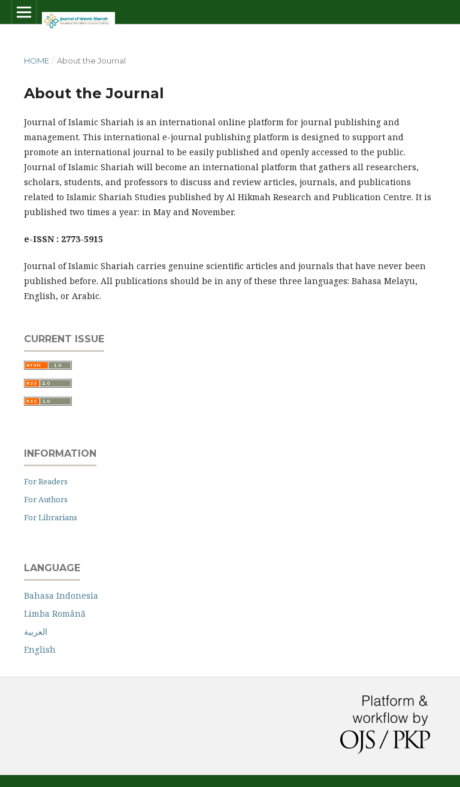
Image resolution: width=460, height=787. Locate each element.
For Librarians (50, 517)
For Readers (46, 481)
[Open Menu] (24, 12)
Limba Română (55, 613)
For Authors (46, 499)
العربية (35, 631)
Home (36, 60)
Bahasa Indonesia (61, 595)
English (40, 649)
